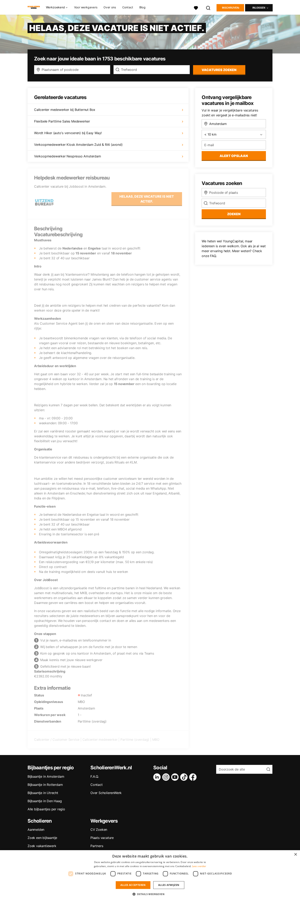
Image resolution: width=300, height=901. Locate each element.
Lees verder (199, 866)
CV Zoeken (98, 829)
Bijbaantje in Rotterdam (45, 785)
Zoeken (234, 214)
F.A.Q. (94, 776)
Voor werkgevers (86, 7)
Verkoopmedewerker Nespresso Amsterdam (67, 156)
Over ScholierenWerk (106, 793)
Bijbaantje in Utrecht (43, 793)
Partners (96, 846)
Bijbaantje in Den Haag (45, 801)
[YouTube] (175, 777)
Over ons (109, 7)
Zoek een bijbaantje (42, 838)
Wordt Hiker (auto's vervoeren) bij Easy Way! (68, 133)
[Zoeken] (208, 7)
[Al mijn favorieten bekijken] (196, 7)
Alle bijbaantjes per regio (46, 809)
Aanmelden (36, 829)
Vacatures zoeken (219, 70)
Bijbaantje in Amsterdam (46, 776)
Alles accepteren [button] (133, 885)
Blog (142, 7)
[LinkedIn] (157, 777)
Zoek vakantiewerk (42, 846)
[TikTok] (184, 777)
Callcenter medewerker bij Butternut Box (64, 110)
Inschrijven (230, 7)
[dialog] (150, 875)
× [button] (295, 854)
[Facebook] (193, 777)
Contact (127, 7)
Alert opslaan (234, 156)
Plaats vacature (102, 838)
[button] (150, 894)
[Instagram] (166, 777)
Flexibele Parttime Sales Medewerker (62, 121)
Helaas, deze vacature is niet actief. (146, 198)
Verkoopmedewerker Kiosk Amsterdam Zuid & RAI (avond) (78, 145)
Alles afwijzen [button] (168, 885)
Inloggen (258, 7)
